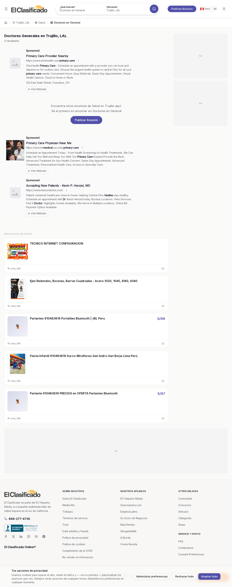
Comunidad (185, 498)
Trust (65, 524)
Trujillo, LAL (23, 22)
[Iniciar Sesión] (224, 8)
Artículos (183, 511)
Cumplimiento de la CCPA (77, 550)
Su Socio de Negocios (133, 518)
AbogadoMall (128, 531)
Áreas (181, 524)
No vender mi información (77, 557)
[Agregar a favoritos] (163, 268)
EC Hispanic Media (131, 498)
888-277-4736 (19, 519)
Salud (41, 22)
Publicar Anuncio (182, 8)
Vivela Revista (128, 544)
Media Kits (68, 505)
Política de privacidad (75, 537)
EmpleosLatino (129, 511)
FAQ (180, 541)
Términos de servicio (75, 518)
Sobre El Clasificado (74, 498)
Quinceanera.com (130, 505)
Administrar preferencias (152, 576)
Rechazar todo (184, 576)
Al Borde (125, 537)
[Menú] (6, 8)
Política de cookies (73, 544)
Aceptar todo (209, 576)
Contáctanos (185, 547)
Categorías (184, 518)
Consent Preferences (191, 554)
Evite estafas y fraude (75, 531)
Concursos (184, 505)
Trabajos (67, 511)
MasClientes (127, 524)
